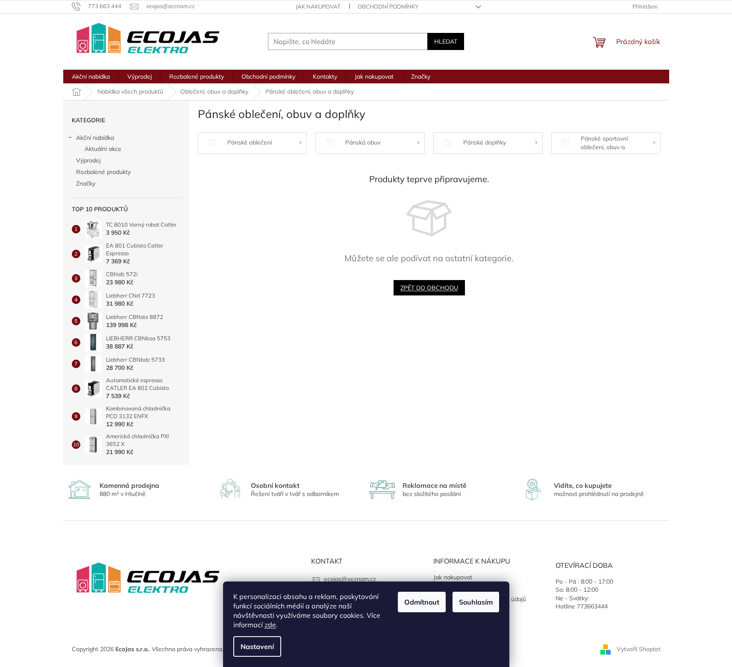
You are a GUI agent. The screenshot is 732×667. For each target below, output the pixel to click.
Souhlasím (476, 602)
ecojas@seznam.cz (350, 579)
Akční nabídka (95, 138)
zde (270, 624)
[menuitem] (90, 76)
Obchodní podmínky (388, 6)
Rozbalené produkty (103, 172)
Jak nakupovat (318, 6)
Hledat (445, 41)
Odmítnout (421, 602)
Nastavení (257, 646)
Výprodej (88, 160)
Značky (85, 183)
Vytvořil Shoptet (639, 649)
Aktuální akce (103, 149)
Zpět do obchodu (429, 288)
